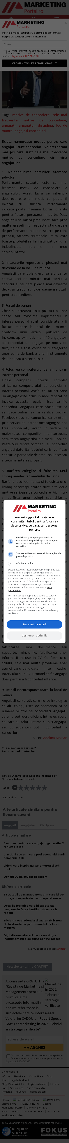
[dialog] (34, 571)
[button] (34, 563)
